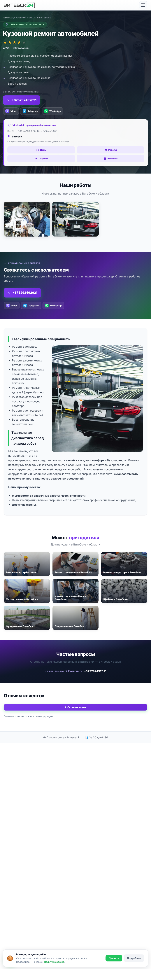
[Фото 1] (27, 219)
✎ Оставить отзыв (75, 707)
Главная (8, 17)
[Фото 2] (75, 219)
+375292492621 (95, 671)
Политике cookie (54, 961)
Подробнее (134, 958)
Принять (114, 958)
